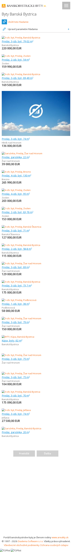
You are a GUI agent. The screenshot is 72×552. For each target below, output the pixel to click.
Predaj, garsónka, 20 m (16, 432)
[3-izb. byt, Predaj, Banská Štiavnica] (21, 226)
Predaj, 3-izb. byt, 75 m (16, 359)
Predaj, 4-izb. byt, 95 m (16, 194)
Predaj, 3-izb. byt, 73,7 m (17, 285)
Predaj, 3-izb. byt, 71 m (16, 230)
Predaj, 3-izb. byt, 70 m (16, 395)
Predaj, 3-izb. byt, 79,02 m (17, 41)
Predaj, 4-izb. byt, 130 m (16, 175)
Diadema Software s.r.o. (30, 541)
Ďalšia (47, 453)
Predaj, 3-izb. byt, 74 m (16, 139)
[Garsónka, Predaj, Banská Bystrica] (21, 428)
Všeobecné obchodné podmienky (21, 545)
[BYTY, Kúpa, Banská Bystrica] (18, 336)
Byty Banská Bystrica (19, 14)
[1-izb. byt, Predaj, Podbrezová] (19, 300)
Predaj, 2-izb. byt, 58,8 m (17, 249)
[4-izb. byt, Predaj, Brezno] (16, 171)
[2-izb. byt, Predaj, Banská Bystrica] (21, 245)
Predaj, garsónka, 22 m (16, 157)
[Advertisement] (36, 497)
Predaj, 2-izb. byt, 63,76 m (17, 212)
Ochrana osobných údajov (54, 545)
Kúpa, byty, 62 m (12, 340)
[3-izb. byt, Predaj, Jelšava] (16, 410)
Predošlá (24, 453)
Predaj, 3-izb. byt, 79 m (16, 322)
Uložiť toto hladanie (18, 21)
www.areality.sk (60, 537)
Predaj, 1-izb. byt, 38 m (16, 304)
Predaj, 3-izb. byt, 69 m (16, 267)
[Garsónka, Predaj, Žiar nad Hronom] (22, 153)
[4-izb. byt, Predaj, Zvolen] (16, 190)
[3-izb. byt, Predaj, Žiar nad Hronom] (21, 263)
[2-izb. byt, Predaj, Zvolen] (16, 55)
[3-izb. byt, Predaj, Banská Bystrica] (21, 37)
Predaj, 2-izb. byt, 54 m (16, 59)
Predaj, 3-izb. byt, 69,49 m (17, 78)
